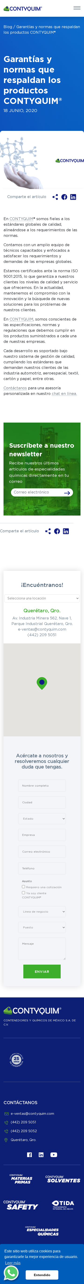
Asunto (27, 881)
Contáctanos (15, 388)
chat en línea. (64, 394)
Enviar (42, 971)
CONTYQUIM (21, 219)
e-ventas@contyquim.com (42, 629)
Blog (8, 27)
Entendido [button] (42, 1275)
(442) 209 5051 (42, 635)
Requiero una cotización (44, 887)
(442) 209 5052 (24, 1131)
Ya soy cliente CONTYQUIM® (34, 895)
